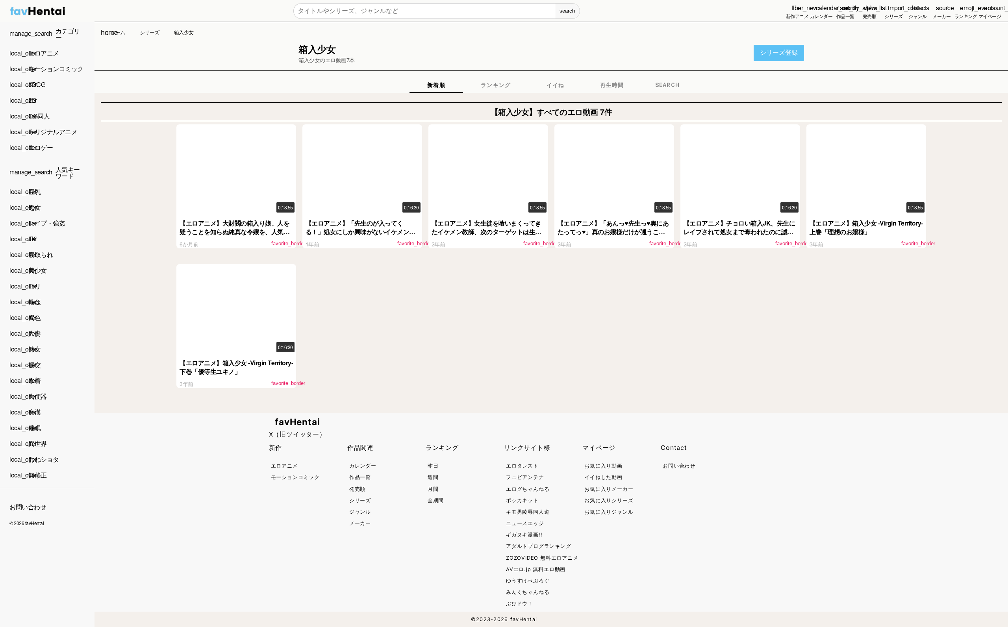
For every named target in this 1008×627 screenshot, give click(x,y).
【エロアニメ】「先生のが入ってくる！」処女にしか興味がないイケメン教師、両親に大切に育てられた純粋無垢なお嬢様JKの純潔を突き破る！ (360, 236)
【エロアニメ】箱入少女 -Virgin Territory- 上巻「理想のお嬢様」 (866, 227)
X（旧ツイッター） (297, 434)
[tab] (436, 85)
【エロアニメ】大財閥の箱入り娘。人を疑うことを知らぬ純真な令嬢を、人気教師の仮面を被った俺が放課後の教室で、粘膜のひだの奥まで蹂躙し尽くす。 (234, 236)
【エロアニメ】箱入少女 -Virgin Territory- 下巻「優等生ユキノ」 (236, 367)
